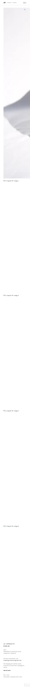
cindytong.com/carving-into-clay (12, 660)
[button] (24, 9)
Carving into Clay (16, 676)
